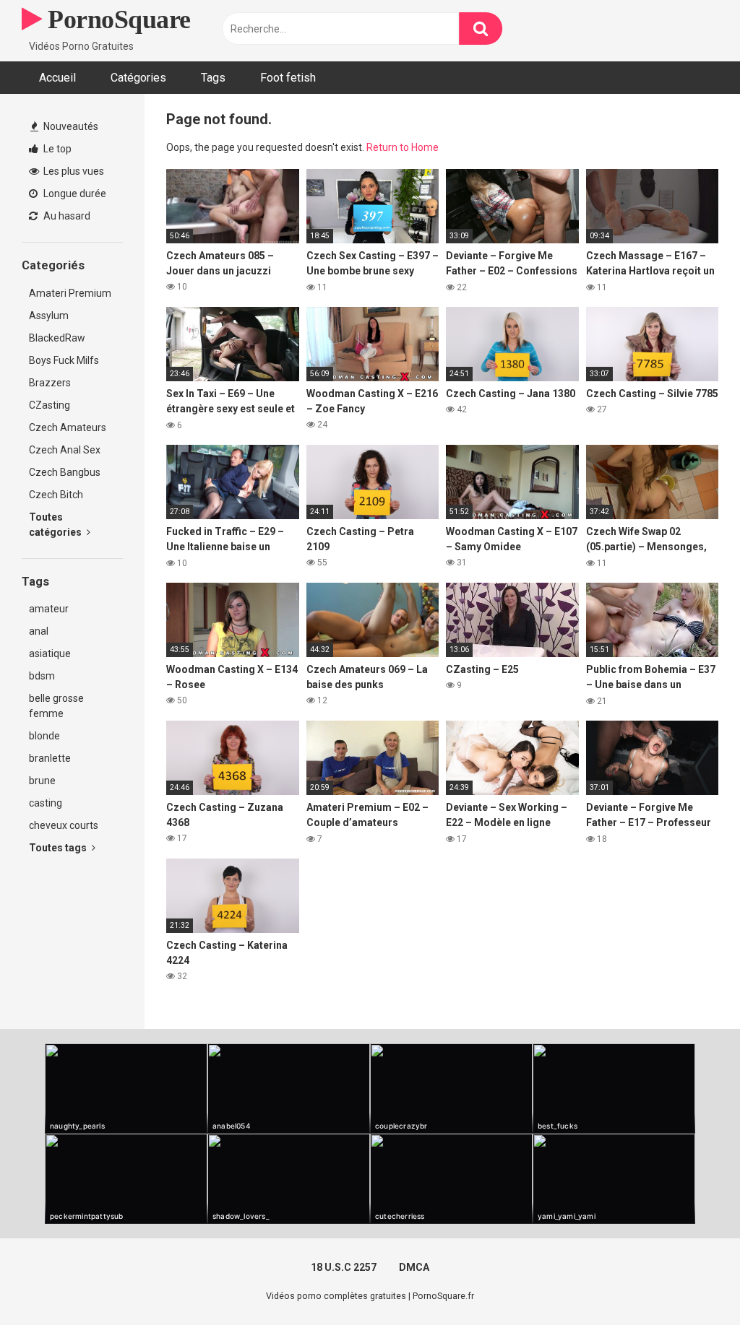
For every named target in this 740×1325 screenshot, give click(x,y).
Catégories (138, 77)
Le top (56, 149)
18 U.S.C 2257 (344, 1267)
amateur (49, 608)
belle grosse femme (56, 705)
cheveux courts (63, 825)
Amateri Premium (70, 293)
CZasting (49, 405)
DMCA (414, 1267)
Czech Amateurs (67, 427)
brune (42, 780)
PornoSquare (116, 19)
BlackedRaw (57, 338)
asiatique (50, 653)
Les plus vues (72, 171)
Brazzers (50, 382)
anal (38, 631)
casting (45, 803)
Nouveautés (69, 126)
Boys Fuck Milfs (64, 360)
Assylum (49, 315)
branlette (50, 758)
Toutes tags (59, 847)
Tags (213, 77)
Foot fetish (288, 77)
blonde (44, 736)
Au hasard (65, 216)
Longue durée (73, 193)
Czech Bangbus (64, 472)
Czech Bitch (56, 494)
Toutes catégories (56, 524)
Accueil (57, 77)
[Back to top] (691, 1281)
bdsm (42, 676)
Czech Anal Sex (64, 450)
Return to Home (402, 147)
